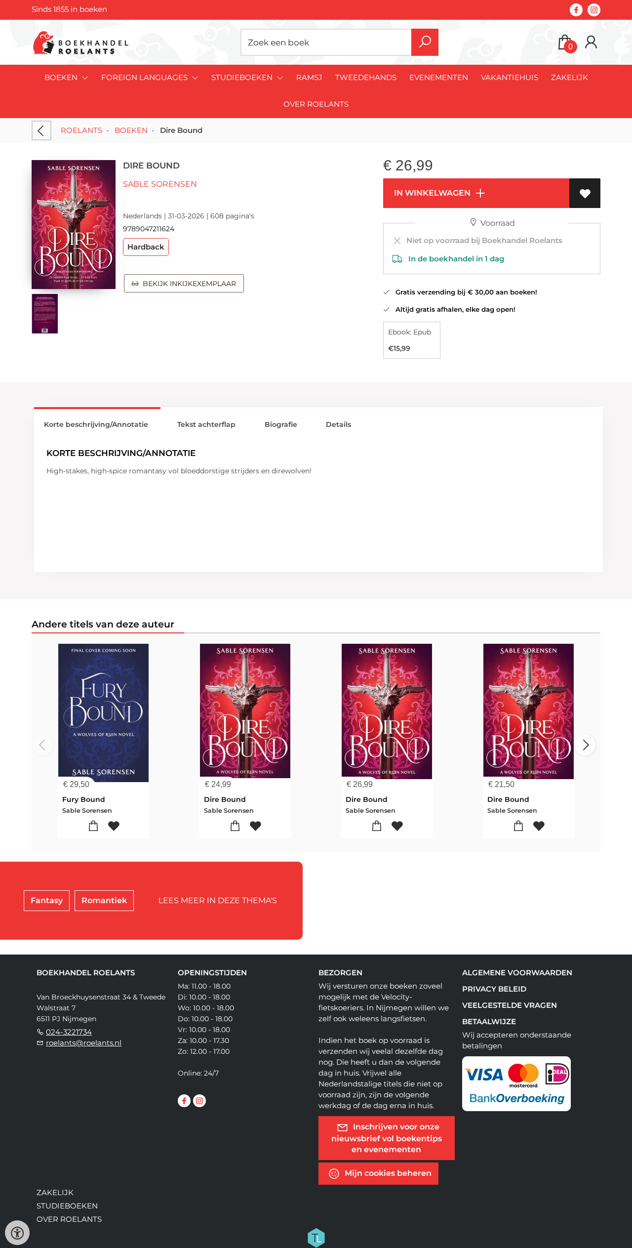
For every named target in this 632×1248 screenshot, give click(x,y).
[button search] (424, 42)
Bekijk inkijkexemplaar (187, 283)
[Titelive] (316, 1236)
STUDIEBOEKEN (67, 1205)
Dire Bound (225, 799)
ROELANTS (81, 130)
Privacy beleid (494, 989)
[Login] (591, 42)
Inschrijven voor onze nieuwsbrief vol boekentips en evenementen (386, 1138)
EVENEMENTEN (438, 77)
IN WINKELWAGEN (431, 193)
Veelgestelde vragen (509, 1005)
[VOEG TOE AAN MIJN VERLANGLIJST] (584, 193)
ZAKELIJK (569, 77)
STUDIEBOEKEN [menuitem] (243, 77)
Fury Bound (83, 799)
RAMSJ (309, 77)
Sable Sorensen (160, 184)
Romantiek (104, 900)
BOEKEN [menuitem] (61, 77)
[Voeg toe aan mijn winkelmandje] (93, 826)
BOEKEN (131, 130)
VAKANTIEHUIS (509, 77)
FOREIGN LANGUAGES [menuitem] (145, 77)
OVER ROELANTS (316, 104)
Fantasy (47, 900)
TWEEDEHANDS (365, 77)
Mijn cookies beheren (387, 1172)
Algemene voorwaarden (517, 972)
